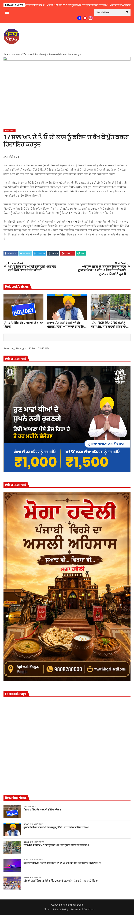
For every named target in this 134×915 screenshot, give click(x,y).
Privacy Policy (60, 909)
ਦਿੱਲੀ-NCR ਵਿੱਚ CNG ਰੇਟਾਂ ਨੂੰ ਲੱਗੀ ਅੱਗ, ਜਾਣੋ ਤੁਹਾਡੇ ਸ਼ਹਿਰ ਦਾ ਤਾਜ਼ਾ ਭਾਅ (57, 5)
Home (6, 54)
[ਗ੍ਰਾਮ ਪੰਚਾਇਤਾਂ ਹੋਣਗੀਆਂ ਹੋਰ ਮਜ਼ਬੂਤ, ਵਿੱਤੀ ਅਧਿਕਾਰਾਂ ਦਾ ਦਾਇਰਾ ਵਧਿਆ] (67, 307)
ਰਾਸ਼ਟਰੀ (41, 842)
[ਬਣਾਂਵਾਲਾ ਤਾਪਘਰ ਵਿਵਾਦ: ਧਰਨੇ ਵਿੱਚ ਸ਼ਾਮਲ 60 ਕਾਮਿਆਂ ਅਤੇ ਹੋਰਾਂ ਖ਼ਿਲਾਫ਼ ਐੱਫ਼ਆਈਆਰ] (12, 865)
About (47, 909)
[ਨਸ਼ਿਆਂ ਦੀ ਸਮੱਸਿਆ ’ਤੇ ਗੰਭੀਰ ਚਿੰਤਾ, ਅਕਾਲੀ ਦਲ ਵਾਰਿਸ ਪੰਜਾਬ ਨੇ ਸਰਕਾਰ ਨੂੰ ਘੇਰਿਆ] (12, 883)
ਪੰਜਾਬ (34, 806)
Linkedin (41, 253)
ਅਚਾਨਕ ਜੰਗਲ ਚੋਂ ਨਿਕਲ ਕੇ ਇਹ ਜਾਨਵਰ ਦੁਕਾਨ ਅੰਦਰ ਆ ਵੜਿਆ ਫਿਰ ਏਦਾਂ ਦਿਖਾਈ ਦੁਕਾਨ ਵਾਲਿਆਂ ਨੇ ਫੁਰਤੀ (102, 269)
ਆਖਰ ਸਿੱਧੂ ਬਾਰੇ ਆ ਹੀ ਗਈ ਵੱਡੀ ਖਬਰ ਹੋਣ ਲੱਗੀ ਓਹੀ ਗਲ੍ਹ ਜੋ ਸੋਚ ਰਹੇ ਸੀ (32, 267)
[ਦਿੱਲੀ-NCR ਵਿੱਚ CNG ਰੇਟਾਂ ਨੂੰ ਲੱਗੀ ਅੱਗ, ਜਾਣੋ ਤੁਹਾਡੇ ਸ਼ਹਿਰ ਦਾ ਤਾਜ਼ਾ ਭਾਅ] (111, 307)
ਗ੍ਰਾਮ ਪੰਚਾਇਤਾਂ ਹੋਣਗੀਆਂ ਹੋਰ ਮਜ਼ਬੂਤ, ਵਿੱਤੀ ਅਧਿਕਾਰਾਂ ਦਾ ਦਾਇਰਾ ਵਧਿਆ (67, 324)
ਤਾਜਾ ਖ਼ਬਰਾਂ (16, 54)
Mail (82, 253)
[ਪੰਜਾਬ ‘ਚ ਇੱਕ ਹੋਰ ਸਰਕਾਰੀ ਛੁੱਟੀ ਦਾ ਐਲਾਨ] (23, 307)
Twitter (26, 253)
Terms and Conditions (83, 909)
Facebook (11, 253)
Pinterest (69, 253)
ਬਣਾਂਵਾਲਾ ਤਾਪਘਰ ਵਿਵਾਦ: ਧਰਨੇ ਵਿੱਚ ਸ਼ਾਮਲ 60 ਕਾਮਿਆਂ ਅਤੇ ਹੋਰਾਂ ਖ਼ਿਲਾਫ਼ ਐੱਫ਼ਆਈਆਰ (62, 863)
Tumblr (54, 253)
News (26, 824)
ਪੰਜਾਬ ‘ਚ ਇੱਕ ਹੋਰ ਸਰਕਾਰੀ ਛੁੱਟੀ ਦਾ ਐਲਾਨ (23, 324)
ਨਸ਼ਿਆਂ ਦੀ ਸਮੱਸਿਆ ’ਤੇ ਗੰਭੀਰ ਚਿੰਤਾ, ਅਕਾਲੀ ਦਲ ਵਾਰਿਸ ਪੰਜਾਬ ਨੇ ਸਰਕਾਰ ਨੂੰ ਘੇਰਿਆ (61, 880)
